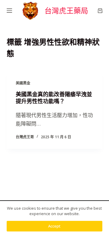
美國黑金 (23, 83)
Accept (54, 226)
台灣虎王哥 (25, 136)
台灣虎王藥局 (66, 10)
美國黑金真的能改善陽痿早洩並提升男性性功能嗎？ (54, 97)
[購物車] (100, 10)
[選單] (9, 10)
